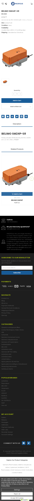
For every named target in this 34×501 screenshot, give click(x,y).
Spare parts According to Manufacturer (14, 364)
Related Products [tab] (17, 149)
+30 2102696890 (12, 222)
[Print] (12, 116)
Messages (4, 422)
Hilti (2, 332)
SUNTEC (4, 398)
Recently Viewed (6, 432)
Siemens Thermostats (10, 465)
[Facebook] (3, 116)
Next (32, 179)
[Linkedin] (21, 116)
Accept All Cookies (17, 498)
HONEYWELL (6, 359)
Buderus (4, 395)
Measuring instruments (9, 366)
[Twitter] (17, 116)
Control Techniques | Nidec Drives (12, 330)
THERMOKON (6, 344)
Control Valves (17, 472)
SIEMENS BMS (6, 357)
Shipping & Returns (7, 310)
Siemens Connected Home (10, 337)
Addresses (4, 425)
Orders (3, 417)
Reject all (17, 494)
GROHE (4, 393)
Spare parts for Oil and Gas (10, 361)
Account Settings (7, 434)
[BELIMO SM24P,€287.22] (17, 175)
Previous (2, 179)
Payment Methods (7, 305)
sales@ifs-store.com (13, 229)
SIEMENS (4, 381)
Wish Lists (4, 429)
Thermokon (5, 383)
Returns (4, 420)
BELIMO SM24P (17, 200)
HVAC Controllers (27, 470)
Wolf (2, 403)
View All (4, 405)
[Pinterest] (26, 116)
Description (17, 124)
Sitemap (4, 315)
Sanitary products (7, 369)
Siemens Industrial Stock (9, 339)
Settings (17, 490)
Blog (3, 301)
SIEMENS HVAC (6, 349)
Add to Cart (18, 194)
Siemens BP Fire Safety (9, 352)
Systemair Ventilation (17, 467)
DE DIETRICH (6, 400)
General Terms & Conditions (10, 308)
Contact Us (5, 298)
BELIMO (4, 347)
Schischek (4, 335)
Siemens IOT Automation (9, 342)
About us (4, 303)
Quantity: (17, 90)
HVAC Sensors (15, 470)
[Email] (7, 116)
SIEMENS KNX (6, 354)
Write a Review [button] (27, 20)
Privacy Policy (5, 313)
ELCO (3, 391)
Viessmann (5, 388)
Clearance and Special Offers (10, 327)
